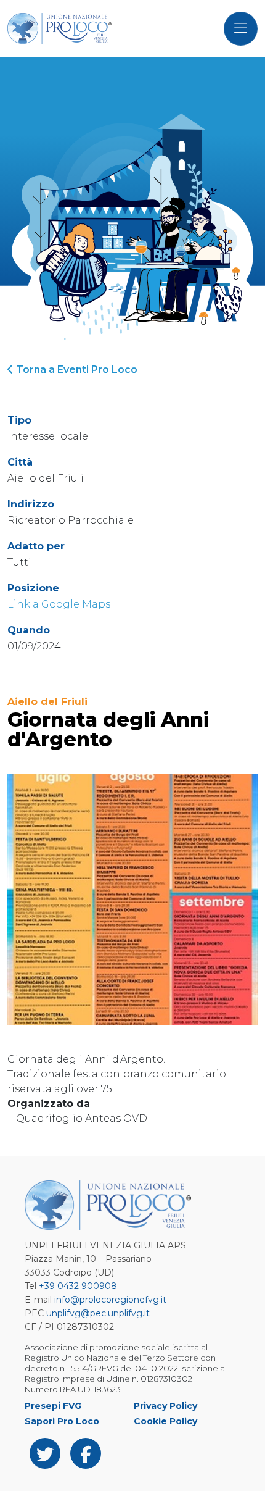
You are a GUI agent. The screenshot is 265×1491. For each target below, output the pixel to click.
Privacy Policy (165, 1405)
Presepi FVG (53, 1405)
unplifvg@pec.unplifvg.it (98, 1313)
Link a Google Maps (58, 604)
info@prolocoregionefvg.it (110, 1299)
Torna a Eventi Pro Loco (75, 369)
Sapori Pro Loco (62, 1421)
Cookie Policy (165, 1421)
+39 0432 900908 (78, 1286)
